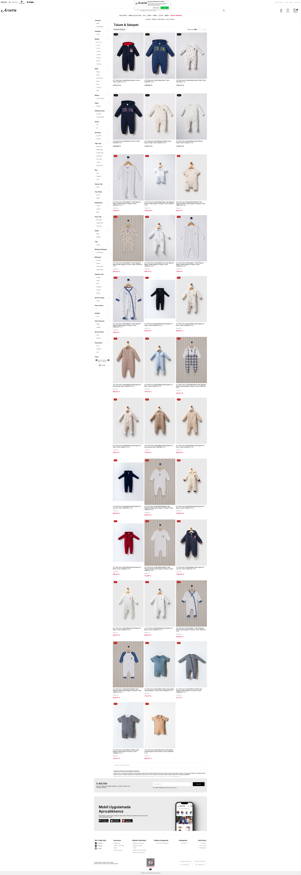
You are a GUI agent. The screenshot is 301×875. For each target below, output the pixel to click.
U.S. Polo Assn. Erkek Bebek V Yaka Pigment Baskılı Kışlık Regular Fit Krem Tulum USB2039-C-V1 (127, 264)
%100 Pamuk (100, 252)
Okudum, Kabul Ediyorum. (166, 787)
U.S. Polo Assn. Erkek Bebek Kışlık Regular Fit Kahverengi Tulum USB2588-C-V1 (158, 446)
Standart (99, 176)
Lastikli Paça (100, 223)
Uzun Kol (99, 135)
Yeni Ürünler (202, 845)
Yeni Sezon (184, 843)
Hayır (98, 335)
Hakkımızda (117, 843)
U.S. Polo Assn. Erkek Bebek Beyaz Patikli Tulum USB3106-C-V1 (191, 81)
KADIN (149, 15)
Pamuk (98, 263)
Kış (97, 128)
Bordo (98, 75)
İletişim (291, 2)
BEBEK (167, 15)
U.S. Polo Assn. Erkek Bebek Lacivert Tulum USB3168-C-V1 (126, 142)
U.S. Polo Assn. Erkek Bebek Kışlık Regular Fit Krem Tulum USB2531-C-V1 (127, 446)
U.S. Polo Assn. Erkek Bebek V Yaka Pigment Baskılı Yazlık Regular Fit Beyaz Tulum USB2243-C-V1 (127, 203)
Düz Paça (99, 226)
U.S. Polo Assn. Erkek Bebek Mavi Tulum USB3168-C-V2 (156, 81)
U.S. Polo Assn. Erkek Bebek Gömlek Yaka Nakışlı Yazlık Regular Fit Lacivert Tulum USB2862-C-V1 (189, 690)
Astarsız (99, 327)
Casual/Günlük (100, 117)
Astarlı (98, 324)
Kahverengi (100, 78)
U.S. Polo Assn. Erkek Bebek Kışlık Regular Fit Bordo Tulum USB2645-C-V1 (127, 568)
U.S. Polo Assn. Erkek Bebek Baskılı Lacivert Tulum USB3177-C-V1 (126, 81)
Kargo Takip (297, 2)
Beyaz (98, 71)
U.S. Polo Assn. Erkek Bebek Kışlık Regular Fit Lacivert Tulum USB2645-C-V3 (127, 507)
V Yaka (98, 162)
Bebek (98, 198)
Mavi (98, 90)
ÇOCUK (161, 15)
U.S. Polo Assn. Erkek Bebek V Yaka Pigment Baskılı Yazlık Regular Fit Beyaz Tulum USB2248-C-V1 (127, 325)
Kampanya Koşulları (138, 843)
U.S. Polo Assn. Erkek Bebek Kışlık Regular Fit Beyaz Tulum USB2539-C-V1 (190, 507)
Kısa (98, 173)
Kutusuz (99, 338)
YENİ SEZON (123, 15)
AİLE (144, 15)
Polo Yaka (99, 159)
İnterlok (98, 290)
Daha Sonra (156, 7)
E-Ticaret (146, 873)
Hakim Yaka (99, 165)
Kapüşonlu (99, 156)
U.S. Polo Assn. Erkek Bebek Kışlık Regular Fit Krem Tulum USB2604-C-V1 (190, 324)
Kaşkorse (99, 286)
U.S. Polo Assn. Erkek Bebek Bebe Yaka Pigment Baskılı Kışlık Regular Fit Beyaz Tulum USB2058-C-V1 (191, 386)
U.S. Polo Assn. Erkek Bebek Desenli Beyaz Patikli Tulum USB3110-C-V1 (189, 142)
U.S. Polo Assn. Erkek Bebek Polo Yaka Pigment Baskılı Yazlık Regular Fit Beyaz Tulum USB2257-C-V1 (159, 264)
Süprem (99, 277)
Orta (98, 316)
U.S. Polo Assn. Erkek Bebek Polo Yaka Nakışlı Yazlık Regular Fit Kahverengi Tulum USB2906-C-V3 (159, 751)
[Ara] (224, 10)
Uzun (98, 179)
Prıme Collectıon (135, 15)
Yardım (286, 2)
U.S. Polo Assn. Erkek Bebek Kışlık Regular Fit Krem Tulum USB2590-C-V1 (190, 446)
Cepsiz (98, 244)
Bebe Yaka (99, 146)
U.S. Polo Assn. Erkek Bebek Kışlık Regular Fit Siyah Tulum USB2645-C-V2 (158, 324)
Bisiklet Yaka (100, 149)
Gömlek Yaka (100, 152)
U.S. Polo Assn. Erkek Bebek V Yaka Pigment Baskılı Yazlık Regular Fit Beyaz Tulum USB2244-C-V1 (190, 264)
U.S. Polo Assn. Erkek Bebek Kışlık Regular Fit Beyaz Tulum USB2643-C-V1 (127, 628)
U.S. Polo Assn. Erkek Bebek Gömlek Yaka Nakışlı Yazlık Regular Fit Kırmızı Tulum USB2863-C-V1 (126, 751)
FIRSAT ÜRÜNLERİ (176, 15)
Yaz (97, 124)
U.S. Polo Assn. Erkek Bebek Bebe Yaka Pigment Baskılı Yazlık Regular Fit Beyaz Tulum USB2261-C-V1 (159, 203)
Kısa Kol (99, 138)
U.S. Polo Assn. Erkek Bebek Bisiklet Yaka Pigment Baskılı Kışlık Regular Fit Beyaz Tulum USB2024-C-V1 (158, 508)
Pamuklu (99, 260)
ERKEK (155, 15)
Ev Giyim (99, 114)
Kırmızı (98, 81)
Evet (165, 7)
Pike (98, 283)
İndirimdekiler (202, 848)
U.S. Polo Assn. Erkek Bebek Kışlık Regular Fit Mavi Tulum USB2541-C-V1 (158, 385)
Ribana (98, 293)
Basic (98, 212)
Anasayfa (203, 843)
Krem (98, 84)
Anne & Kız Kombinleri (162, 843)
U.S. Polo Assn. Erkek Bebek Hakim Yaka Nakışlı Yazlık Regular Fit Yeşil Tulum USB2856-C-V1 (159, 689)
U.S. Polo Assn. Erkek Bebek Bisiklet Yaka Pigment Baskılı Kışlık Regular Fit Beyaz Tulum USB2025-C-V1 (158, 568)
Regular (99, 106)
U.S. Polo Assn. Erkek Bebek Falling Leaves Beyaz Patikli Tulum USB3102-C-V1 (157, 142)
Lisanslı (98, 205)
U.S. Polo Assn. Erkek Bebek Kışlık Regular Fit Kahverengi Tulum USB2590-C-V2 (127, 385)
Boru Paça (99, 219)
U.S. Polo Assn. (100, 98)
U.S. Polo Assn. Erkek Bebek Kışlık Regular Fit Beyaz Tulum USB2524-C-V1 (158, 628)
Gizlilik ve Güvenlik (119, 845)
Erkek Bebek (100, 26)
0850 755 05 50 (279, 2)
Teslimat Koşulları (137, 845)
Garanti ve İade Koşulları (139, 850)
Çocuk (98, 195)
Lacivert (99, 87)
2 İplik (98, 280)
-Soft (142, 873)
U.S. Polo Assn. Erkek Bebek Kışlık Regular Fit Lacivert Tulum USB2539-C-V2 (190, 568)
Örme (98, 187)
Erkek (98, 23)
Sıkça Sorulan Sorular (138, 852)
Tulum (98, 34)
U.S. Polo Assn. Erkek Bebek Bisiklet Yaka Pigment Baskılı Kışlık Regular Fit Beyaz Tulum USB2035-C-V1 (127, 690)
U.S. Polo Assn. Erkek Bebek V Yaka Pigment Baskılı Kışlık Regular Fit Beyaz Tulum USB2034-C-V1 (191, 629)
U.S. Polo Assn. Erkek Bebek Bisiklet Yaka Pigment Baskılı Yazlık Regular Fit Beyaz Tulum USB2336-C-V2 (190, 203)
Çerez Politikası (118, 850)
